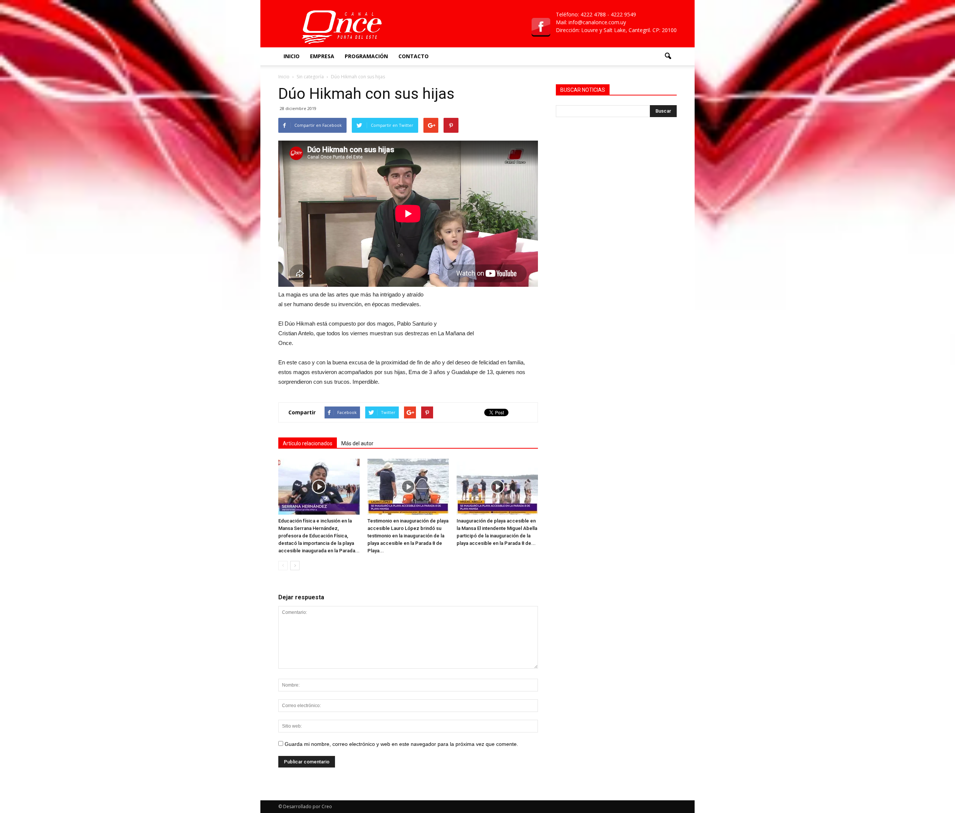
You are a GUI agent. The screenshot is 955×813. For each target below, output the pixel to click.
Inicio (292, 56)
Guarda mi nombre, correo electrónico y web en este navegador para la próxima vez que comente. (401, 744)
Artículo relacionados (307, 443)
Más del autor (357, 443)
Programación (366, 56)
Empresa (322, 56)
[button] (668, 56)
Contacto (413, 56)
